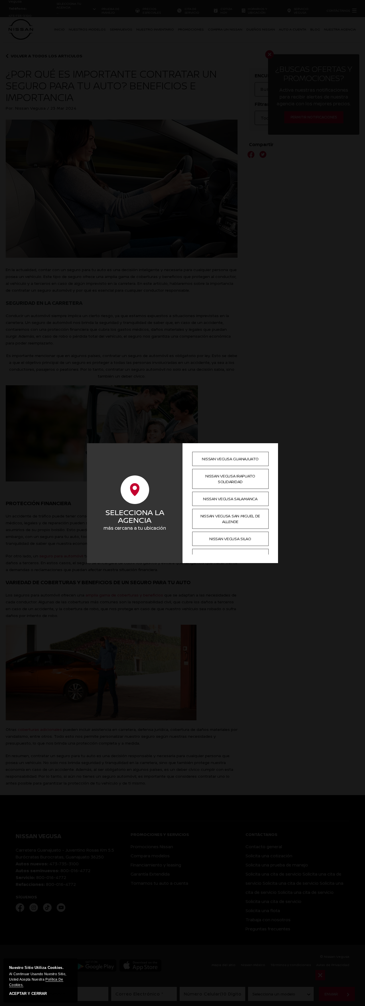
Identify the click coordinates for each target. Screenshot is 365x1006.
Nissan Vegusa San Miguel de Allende (230, 518)
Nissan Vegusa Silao (230, 538)
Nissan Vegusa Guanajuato (230, 458)
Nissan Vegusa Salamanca (230, 498)
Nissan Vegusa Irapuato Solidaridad (230, 478)
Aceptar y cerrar (28, 994)
